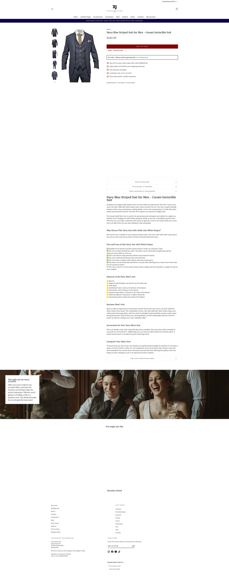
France (117, 521)
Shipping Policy (56, 532)
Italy (116, 530)
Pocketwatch (55, 517)
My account (150, 17)
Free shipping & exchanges (142, 191)
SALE (133, 17)
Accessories (98, 17)
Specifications (142, 182)
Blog (52, 520)
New (118, 17)
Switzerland (119, 524)
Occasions (109, 17)
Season (125, 17)
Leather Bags (85, 17)
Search (53, 511)
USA (116, 527)
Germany (118, 509)
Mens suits (54, 505)
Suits (76, 17)
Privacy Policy (55, 529)
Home (108, 29)
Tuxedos (53, 514)
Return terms (55, 523)
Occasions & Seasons (142, 186)
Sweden (117, 518)
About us (53, 526)
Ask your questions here (142, 358)
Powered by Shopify (114, 569)
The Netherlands (120, 512)
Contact (140, 17)
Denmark (118, 515)
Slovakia (118, 533)
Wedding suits (55, 508)
